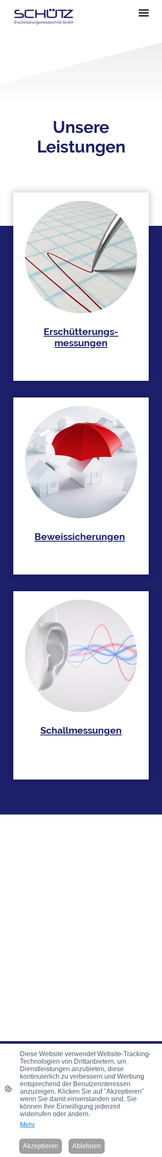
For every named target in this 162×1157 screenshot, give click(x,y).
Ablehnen (86, 1146)
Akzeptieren (40, 1146)
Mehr (27, 1124)
